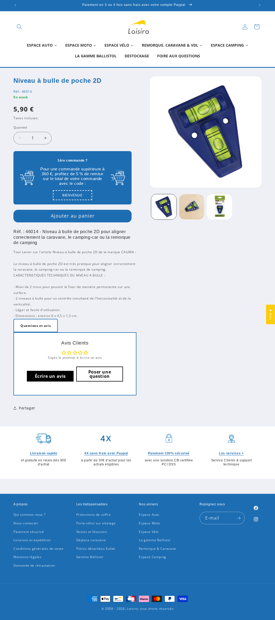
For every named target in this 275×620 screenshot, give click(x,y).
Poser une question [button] (99, 374)
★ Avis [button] (271, 314)
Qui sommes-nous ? (29, 514)
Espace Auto (149, 514)
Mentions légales (27, 557)
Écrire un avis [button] (50, 376)
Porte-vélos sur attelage (96, 523)
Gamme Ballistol (89, 557)
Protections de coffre (93, 514)
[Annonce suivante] (260, 5)
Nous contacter (25, 523)
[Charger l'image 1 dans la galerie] (163, 206)
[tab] (35, 325)
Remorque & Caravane (157, 548)
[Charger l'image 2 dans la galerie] (191, 206)
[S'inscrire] (238, 518)
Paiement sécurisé (28, 531)
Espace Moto (149, 523)
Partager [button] (27, 407)
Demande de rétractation (34, 565)
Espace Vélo (149, 531)
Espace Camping (152, 557)
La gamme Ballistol (154, 540)
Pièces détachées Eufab (95, 548)
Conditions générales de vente (38, 548)
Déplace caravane (91, 540)
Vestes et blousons (91, 531)
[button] (19, 27)
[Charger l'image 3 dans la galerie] (219, 206)
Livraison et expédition (32, 540)
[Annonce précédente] (15, 5)
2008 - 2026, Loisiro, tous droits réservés (138, 608)
